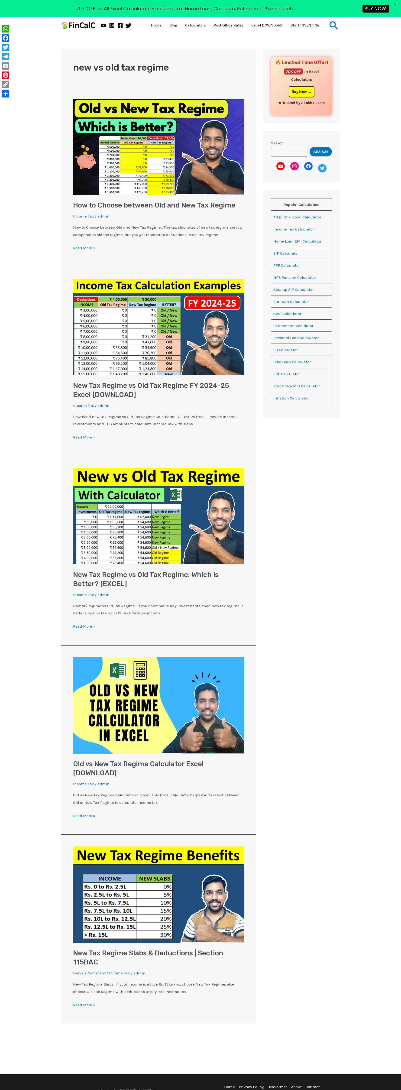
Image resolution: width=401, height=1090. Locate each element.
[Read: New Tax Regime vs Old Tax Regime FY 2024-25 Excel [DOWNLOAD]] (158, 326)
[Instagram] (112, 25)
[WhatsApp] (5, 28)
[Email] (5, 66)
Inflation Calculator (291, 398)
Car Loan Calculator (291, 301)
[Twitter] (128, 25)
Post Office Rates (228, 25)
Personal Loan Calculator (296, 337)
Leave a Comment (89, 973)
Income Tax (83, 216)
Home (156, 25)
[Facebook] (120, 25)
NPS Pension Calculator (294, 277)
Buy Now (299, 91)
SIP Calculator (286, 253)
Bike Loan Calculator (292, 362)
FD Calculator (285, 349)
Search (277, 143)
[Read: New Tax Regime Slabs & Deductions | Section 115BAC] (158, 894)
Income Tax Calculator (293, 229)
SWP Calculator (287, 313)
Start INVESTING (305, 25)
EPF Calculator (286, 374)
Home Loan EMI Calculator (297, 241)
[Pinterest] (5, 75)
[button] (334, 25)
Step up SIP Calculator (293, 289)
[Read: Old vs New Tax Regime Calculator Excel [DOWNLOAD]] (158, 705)
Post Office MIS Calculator (296, 386)
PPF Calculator (286, 265)
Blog (173, 25)
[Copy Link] (5, 84)
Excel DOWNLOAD (267, 25)
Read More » (84, 247)
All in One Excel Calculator (297, 217)
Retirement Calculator (293, 325)
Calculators (195, 25)
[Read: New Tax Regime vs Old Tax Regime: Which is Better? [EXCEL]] (158, 515)
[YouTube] (103, 25)
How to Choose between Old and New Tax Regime (154, 205)
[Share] (5, 93)
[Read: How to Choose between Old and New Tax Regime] (158, 146)
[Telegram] (5, 56)
